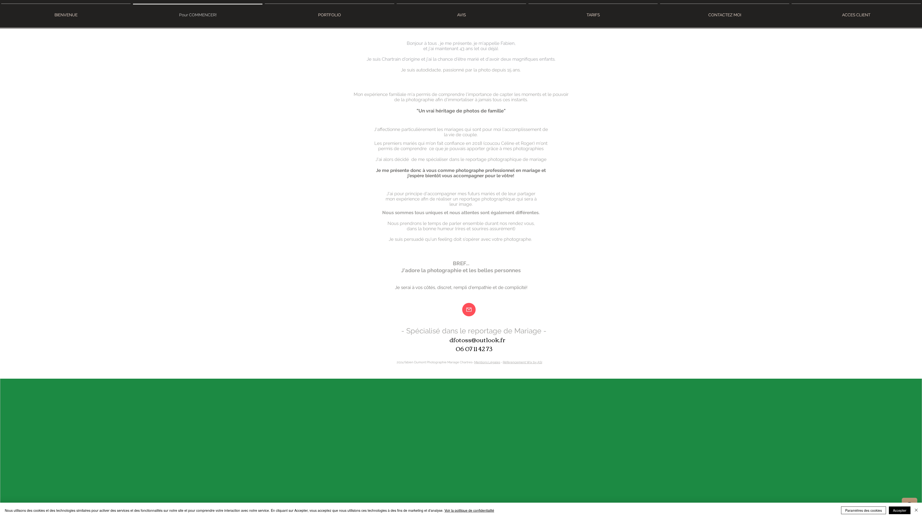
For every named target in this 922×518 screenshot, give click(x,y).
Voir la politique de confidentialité (469, 510)
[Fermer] (916, 510)
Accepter (899, 510)
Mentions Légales (487, 362)
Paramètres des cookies (863, 510)
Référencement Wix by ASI (522, 362)
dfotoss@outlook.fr (477, 339)
